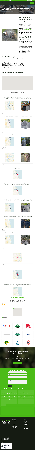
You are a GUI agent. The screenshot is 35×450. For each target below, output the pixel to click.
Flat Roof (25, 425)
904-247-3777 (14, 420)
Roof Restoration (16, 3)
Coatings (23, 2)
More (24, 2)
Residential (8, 2)
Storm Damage (20, 3)
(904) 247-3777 (23, 34)
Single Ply (25, 427)
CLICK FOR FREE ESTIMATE (32, 3)
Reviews (2, 442)
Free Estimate (10, 0)
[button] (16, 81)
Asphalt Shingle (25, 421)
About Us (26, 3)
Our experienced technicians (28, 29)
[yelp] (7, 426)
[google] (6, 426)
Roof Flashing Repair (25, 69)
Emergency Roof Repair (26, 429)
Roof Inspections (26, 422)
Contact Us (29, 3)
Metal (13, 2)
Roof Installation (26, 423)
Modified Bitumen (26, 426)
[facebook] (4, 426)
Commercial (11, 2)
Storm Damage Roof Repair (18, 69)
